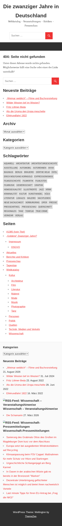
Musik (14, 302)
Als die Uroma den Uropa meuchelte (25, 111)
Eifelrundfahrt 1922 (16, 115)
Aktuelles (11, 252)
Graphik (39, 185)
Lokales (20, 198)
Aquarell (9, 163)
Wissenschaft (16, 333)
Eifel (54, 172)
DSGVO (15, 247)
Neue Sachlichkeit (14, 202)
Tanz (20, 211)
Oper (44, 202)
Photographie (18, 306)
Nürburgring (33, 202)
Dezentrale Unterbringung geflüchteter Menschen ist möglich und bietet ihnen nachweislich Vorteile (31, 484)
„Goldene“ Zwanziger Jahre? (21, 236)
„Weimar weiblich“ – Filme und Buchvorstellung (31, 98)
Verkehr (8, 215)
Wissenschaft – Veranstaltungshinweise (30, 408)
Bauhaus (8, 172)
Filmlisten (40, 181)
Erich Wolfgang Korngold (18, 176)
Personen (14, 316)
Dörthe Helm (43, 172)
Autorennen (39, 168)
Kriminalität (10, 194)
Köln (47, 194)
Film (13, 285)
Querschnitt (45, 207)
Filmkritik (28, 181)
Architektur (22, 163)
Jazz (41, 189)
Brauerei (29, 172)
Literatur (9, 198)
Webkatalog (12, 269)
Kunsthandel (36, 194)
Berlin (18, 172)
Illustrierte (30, 189)
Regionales (10, 211)
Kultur (23, 194)
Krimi (48, 189)
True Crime (41, 211)
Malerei (31, 198)
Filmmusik (9, 185)
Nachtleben (44, 198)
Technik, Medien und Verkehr (24, 329)
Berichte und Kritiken (17, 257)
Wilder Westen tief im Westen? (23, 102)
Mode (14, 298)
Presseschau (29, 207)
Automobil (25, 168)
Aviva (51, 168)
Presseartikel (12, 207)
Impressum (15, 241)
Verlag (19, 215)
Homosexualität (12, 189)
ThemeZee (30, 516)
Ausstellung (11, 168)
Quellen (13, 325)
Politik (12, 320)
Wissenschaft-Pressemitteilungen (26, 430)
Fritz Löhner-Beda (16, 107)
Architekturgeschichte (44, 163)
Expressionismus (43, 176)
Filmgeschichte (12, 181)
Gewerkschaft (24, 185)
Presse (53, 202)
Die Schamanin (14, 415)
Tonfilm (29, 211)
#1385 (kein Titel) (15, 231)
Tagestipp (11, 265)
